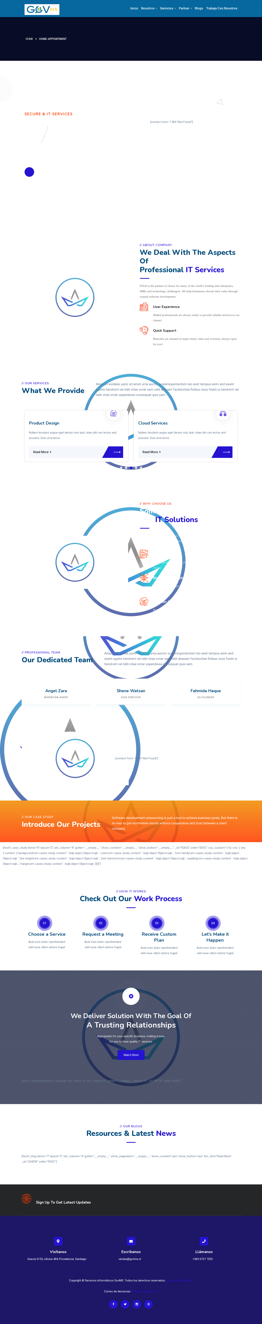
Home (29, 38)
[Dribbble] (148, 1304)
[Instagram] (137, 1304)
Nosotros (148, 8)
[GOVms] (49, 9)
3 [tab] (131, 468)
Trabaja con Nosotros (221, 8)
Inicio (134, 8)
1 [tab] (121, 468)
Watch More (131, 1055)
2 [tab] (126, 468)
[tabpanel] (60, 436)
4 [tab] (136, 468)
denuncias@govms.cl (144, 1291)
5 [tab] (141, 468)
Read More (25, 452)
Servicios (166, 8)
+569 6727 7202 (203, 1259)
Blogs (199, 8)
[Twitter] (125, 1304)
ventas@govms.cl (130, 1259)
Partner (184, 8)
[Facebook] (113, 1304)
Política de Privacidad (179, 1280)
